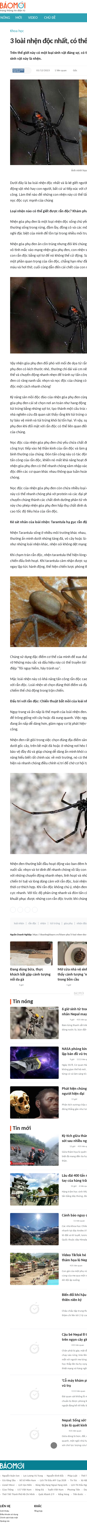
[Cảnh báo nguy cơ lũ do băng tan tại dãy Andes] (34, 1229)
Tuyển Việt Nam (56, 1490)
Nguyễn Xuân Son (10, 1476)
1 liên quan (61, 70)
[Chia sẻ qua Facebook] (13, 910)
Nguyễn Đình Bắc (55, 1476)
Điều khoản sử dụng (9, 1514)
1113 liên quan (78, 1391)
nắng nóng (63, 1494)
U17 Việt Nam (24, 1490)
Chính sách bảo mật (9, 1518)
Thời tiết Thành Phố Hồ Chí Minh (18, 1494)
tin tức (73, 1480)
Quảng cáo (5, 1521)
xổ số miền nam (27, 1480)
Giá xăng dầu (9, 1480)
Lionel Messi (8, 1485)
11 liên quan (79, 1221)
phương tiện (73, 1490)
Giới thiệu (4, 1511)
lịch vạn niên (25, 1485)
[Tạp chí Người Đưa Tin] (13, 985)
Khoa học (17, 31)
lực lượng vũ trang (33, 1476)
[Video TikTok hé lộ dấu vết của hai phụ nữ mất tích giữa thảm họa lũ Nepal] (34, 1269)
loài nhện (19, 923)
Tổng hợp (38, 1511)
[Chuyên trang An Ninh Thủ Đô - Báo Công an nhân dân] (64, 1431)
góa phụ (68, 923)
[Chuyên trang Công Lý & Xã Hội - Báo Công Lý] (64, 1147)
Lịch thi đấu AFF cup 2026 (53, 1480)
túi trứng (55, 923)
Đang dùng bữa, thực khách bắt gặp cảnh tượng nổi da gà (30, 975)
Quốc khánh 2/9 (46, 1494)
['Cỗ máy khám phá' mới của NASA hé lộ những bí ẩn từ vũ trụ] (34, 1394)
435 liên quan (76, 1266)
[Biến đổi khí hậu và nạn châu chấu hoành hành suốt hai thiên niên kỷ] (34, 1308)
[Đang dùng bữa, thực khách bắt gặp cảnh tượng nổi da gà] (31, 953)
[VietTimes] (65, 1186)
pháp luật (72, 1476)
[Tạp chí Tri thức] (64, 1306)
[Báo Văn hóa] (65, 1345)
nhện (43, 923)
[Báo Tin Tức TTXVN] (64, 1020)
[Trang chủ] (12, 6)
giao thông (8, 1490)
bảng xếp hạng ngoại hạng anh (51, 1485)
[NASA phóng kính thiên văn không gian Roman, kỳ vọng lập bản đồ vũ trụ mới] (34, 1063)
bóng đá (39, 1490)
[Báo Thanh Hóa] (66, 1221)
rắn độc (32, 923)
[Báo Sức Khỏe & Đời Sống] (65, 1099)
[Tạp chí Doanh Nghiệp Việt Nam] (18, 71)
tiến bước (78, 1494)
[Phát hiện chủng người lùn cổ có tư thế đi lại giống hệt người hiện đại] (34, 1102)
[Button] (27, 70)
